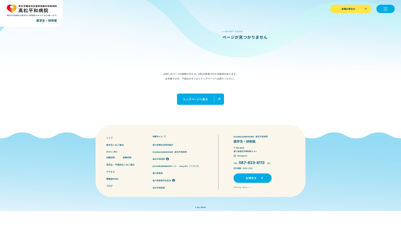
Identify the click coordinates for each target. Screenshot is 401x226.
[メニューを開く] (385, 9)
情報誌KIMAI (112, 178)
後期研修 (127, 157)
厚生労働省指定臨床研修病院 (170, 151)
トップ (109, 137)
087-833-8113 (252, 162)
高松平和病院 (159, 158)
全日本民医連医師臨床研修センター (176, 165)
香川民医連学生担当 (162, 180)
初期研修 (110, 157)
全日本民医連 (159, 187)
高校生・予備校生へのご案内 (120, 164)
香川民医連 (158, 173)
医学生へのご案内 (115, 144)
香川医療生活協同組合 (163, 144)
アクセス (110, 171)
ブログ (109, 185)
